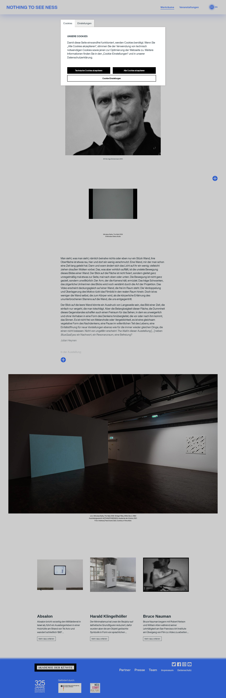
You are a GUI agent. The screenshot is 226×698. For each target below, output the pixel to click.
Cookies (67, 23)
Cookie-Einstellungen (111, 78)
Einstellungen (84, 23)
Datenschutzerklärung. (80, 57)
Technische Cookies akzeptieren (88, 70)
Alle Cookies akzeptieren (134, 70)
